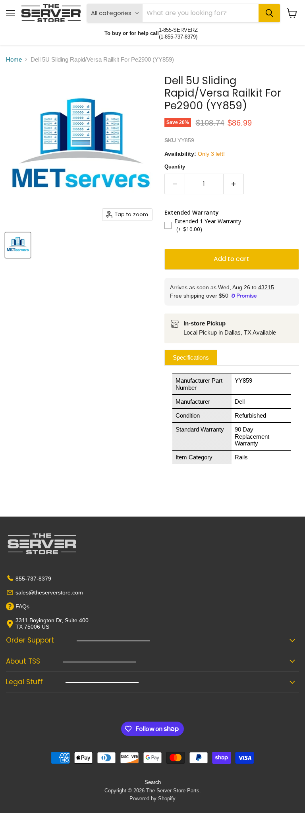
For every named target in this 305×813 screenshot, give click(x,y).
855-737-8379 (33, 578)
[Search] (269, 13)
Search (153, 782)
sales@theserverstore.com (49, 592)
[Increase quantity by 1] (234, 184)
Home (14, 59)
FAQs (22, 606)
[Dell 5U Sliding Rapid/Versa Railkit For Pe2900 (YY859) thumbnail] (18, 245)
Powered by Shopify (152, 798)
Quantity (174, 167)
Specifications (191, 357)
